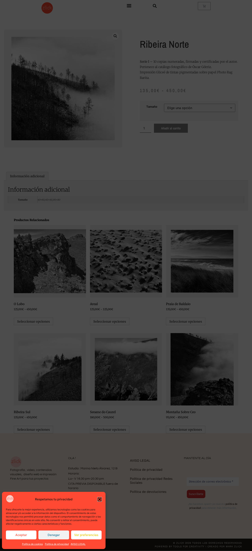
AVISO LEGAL (78, 544)
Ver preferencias (86, 535)
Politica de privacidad (57, 544)
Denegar (54, 535)
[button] (100, 499)
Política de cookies (32, 544)
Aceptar (21, 535)
